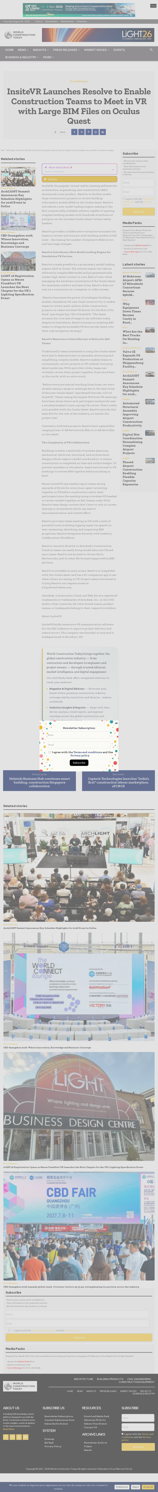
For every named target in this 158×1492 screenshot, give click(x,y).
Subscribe (79, 762)
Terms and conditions (87, 752)
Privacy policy (80, 755)
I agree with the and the (82, 754)
